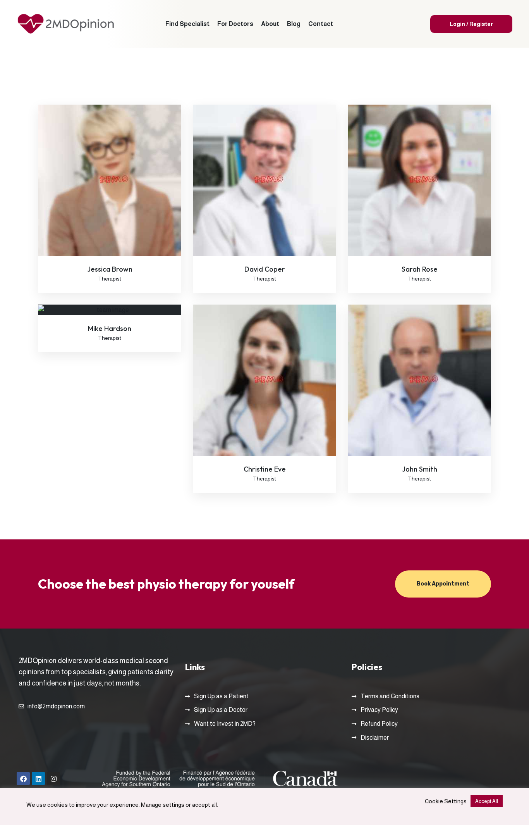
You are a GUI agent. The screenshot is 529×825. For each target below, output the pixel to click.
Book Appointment (443, 583)
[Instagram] (53, 778)
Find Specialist (187, 24)
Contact (320, 24)
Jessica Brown (109, 269)
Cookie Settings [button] (446, 801)
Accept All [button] (486, 801)
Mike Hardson (109, 328)
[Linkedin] (38, 778)
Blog (294, 24)
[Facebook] (23, 778)
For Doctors (235, 24)
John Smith (419, 469)
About (270, 24)
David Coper (264, 269)
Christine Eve (265, 469)
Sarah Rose (420, 269)
